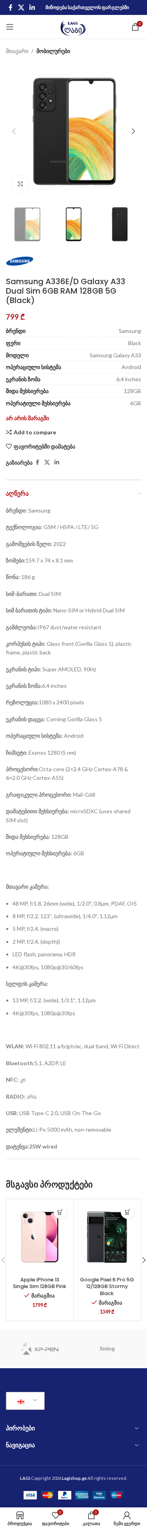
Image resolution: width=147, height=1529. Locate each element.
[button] (14, 131)
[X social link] (21, 7)
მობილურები (53, 51)
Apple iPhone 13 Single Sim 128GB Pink (39, 1283)
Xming (107, 1348)
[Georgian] (23, 1401)
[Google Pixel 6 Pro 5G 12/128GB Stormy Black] (107, 1237)
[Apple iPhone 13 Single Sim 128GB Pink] (39, 1237)
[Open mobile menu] (10, 27)
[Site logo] (73, 26)
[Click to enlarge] (20, 184)
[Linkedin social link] (32, 7)
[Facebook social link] (10, 7)
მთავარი (17, 51)
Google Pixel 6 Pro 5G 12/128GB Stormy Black (107, 1286)
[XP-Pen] (40, 1348)
